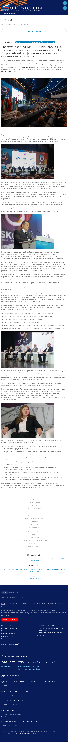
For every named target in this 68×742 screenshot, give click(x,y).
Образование (41, 635)
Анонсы (34, 505)
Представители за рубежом (30, 669)
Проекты (39, 638)
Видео (34, 534)
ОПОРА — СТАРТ (34, 547)
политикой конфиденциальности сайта (25, 733)
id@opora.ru (6, 666)
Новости (8, 24)
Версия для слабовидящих (10, 13)
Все (34, 499)
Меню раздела (34, 32)
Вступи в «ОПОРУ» (9, 620)
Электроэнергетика (48, 42)
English (11, 592)
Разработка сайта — (9, 644)
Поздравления (34, 537)
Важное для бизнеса (34, 508)
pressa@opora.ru (6, 716)
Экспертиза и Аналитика (8, 639)
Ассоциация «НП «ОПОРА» (9, 628)
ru (65, 8)
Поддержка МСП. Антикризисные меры (34, 540)
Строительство (35, 42)
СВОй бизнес (34, 543)
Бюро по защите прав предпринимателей (34, 531)
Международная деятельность (34, 518)
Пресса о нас (34, 524)
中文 (17, 592)
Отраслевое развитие (19, 24)
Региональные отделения (29, 666)
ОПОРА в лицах (34, 521)
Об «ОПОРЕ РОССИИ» (8, 625)
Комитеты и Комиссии (8, 633)
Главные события (34, 502)
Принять (8, 737)
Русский (4, 592)
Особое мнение (34, 528)
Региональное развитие (34, 512)
